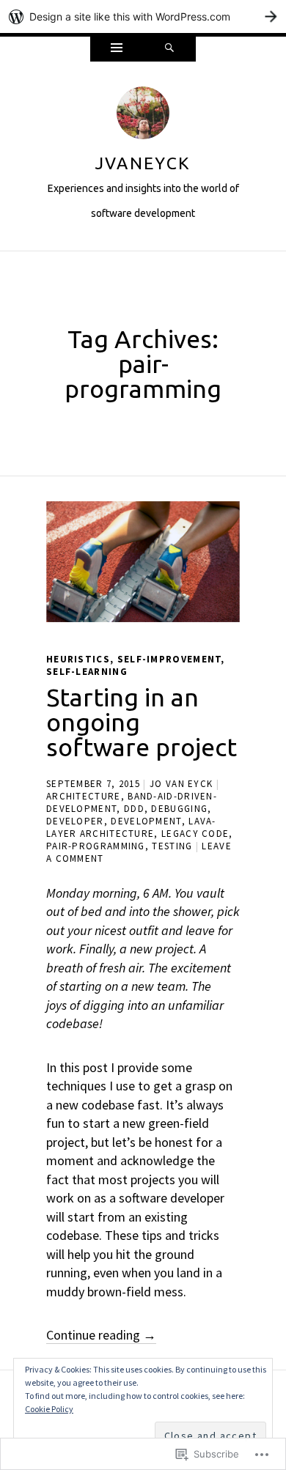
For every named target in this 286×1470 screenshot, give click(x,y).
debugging (179, 808)
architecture (83, 796)
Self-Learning (87, 671)
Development (146, 821)
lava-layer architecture (131, 827)
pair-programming (95, 846)
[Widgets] (116, 49)
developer (75, 821)
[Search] (169, 49)
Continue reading (101, 1334)
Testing (172, 846)
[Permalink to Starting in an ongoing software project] (143, 561)
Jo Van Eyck (181, 784)
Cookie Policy (49, 1408)
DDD (134, 808)
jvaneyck (143, 163)
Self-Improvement (169, 659)
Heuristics (78, 659)
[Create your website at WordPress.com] (143, 16)
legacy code (195, 833)
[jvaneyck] (143, 116)
